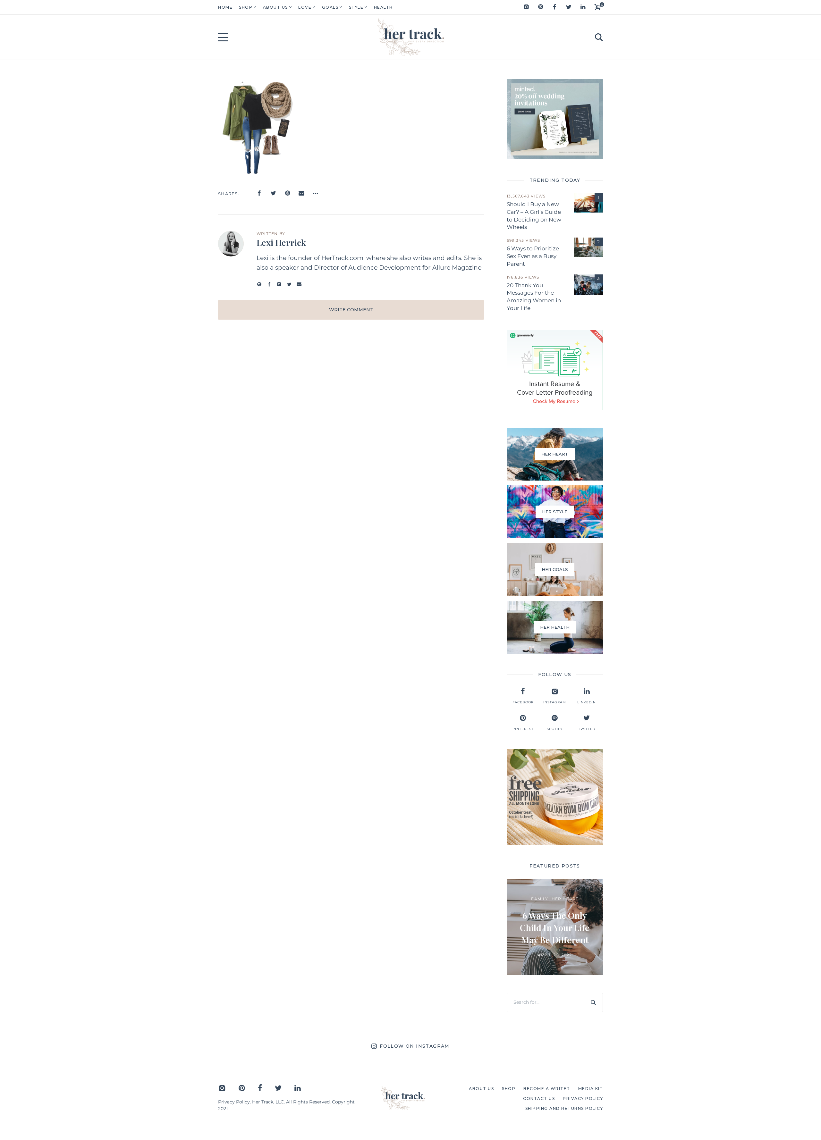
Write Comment (351, 310)
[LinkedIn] (583, 7)
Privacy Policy (234, 1102)
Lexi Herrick (281, 242)
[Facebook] (554, 7)
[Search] (593, 1002)
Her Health (580, 893)
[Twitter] (568, 7)
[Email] (301, 193)
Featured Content (537, 893)
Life (518, 903)
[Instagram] (526, 7)
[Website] (259, 284)
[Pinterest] (540, 7)
